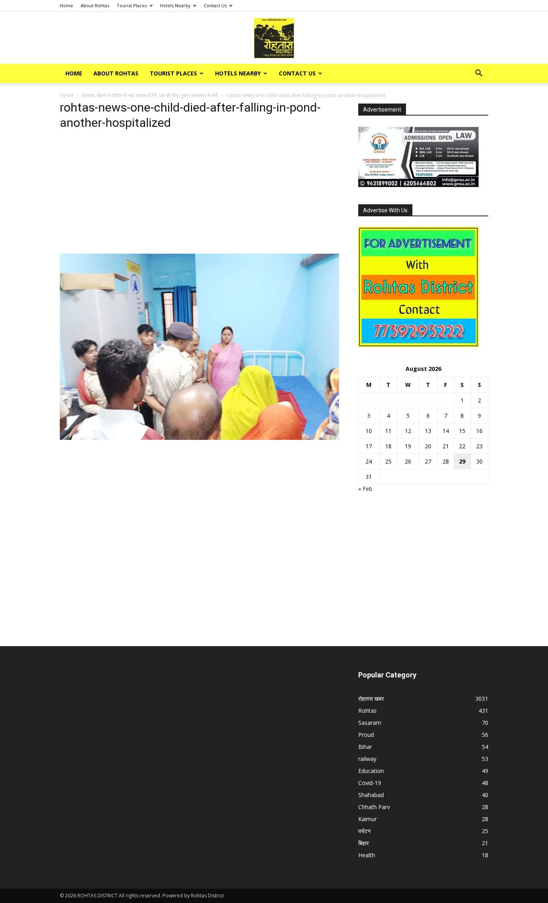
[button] (478, 74)
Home (66, 5)
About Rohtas (95, 5)
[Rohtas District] (274, 38)
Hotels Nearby (175, 5)
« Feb (365, 488)
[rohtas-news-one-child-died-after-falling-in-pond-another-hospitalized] (199, 437)
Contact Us (215, 5)
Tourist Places (132, 5)
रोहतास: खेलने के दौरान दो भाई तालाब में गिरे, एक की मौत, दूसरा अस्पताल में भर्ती (149, 95)
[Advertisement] (199, 194)
